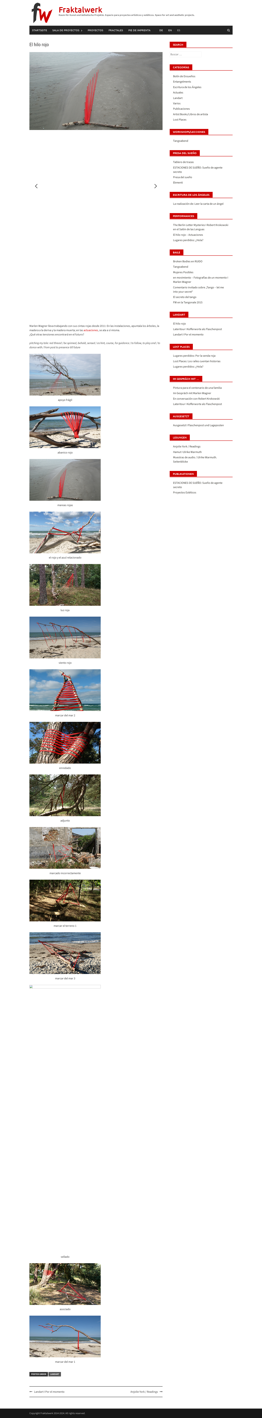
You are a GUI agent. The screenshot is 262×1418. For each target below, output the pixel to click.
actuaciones (91, 330)
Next (153, 185)
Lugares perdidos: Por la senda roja (194, 356)
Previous (38, 185)
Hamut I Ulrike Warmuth (187, 452)
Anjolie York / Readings (144, 1392)
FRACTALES (116, 30)
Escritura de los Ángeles (187, 87)
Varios (177, 103)
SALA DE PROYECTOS (65, 30)
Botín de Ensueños (184, 76)
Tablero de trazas (183, 162)
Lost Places (179, 120)
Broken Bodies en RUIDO (187, 261)
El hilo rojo (179, 324)
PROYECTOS (95, 30)
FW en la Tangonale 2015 (187, 302)
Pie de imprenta (139, 30)
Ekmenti (178, 183)
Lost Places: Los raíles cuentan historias (196, 361)
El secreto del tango (184, 297)
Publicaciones (181, 109)
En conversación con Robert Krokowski (196, 399)
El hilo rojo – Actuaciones (188, 235)
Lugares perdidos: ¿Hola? (188, 240)
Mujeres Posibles (183, 272)
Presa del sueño (182, 177)
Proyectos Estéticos (184, 492)
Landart (54, 1374)
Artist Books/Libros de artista (190, 114)
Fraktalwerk (80, 9)
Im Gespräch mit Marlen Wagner (192, 393)
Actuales (178, 93)
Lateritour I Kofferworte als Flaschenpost (197, 329)
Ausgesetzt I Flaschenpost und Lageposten (198, 425)
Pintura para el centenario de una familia (197, 388)
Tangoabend (180, 141)
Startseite (39, 30)
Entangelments (182, 82)
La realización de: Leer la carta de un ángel (198, 204)
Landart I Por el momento (49, 1392)
